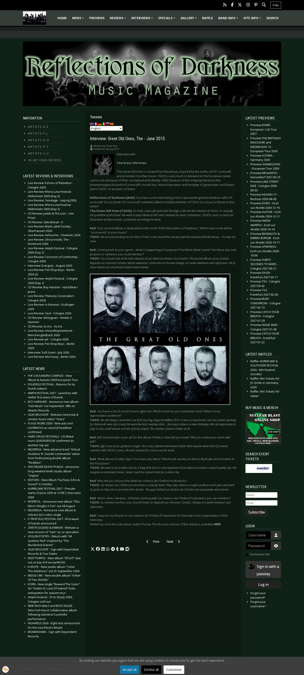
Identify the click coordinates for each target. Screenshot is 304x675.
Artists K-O (38, 140)
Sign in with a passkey (267, 570)
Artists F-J (37, 133)
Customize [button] (174, 669)
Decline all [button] (151, 669)
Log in (263, 584)
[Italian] (104, 124)
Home (62, 18)
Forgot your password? (258, 595)
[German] (100, 124)
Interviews (142, 19)
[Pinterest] (255, 5)
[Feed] (225, 5)
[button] (93, 549)
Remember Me (260, 554)
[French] (96, 124)
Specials (167, 19)
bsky (276, 5)
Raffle (207, 18)
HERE (217, 524)
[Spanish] (112, 124)
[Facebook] (232, 5)
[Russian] (108, 124)
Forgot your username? (258, 604)
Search (272, 18)
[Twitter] (240, 5)
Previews (97, 18)
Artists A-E (38, 127)
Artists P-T (38, 147)
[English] (92, 124)
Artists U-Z (38, 153)
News (78, 19)
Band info (228, 19)
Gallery (189, 19)
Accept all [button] (129, 669)
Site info (252, 19)
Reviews (118, 19)
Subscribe (256, 512)
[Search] (264, 5)
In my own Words (44, 160)
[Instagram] (248, 5)
